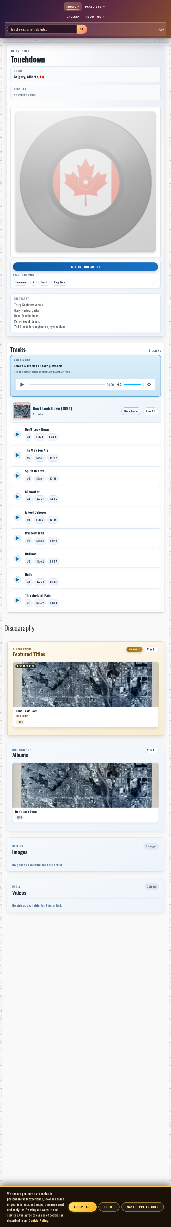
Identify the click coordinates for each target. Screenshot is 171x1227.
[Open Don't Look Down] (22, 411)
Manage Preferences (143, 1207)
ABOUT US (94, 16)
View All (150, 411)
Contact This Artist (85, 267)
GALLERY (73, 16)
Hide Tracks (131, 411)
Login (161, 29)
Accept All (82, 1207)
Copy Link (59, 282)
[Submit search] (81, 29)
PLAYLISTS (93, 6)
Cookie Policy (38, 1220)
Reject (109, 1207)
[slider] (66, 384)
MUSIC (71, 6)
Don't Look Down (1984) (52, 408)
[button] (13, 696)
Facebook (20, 282)
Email (44, 282)
